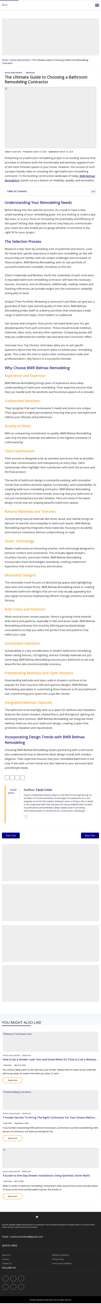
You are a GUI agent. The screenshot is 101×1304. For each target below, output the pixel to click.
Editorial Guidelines (60, 1255)
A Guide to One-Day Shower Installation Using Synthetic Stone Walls (46, 1175)
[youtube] (6, 1287)
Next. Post (90, 835)
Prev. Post (11, 835)
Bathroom (30, 72)
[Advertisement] (50, 36)
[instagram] (21, 1287)
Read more (10, 1079)
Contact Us (7, 1263)
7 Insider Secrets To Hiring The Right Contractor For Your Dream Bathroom (51, 1117)
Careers (5, 1259)
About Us (6, 1255)
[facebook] (6, 1278)
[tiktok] (13, 1287)
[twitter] (13, 1278)
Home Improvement (20, 60)
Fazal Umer (16, 151)
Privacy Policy (58, 1259)
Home (5, 60)
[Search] (90, 5)
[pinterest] (21, 1278)
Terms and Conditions (62, 1263)
